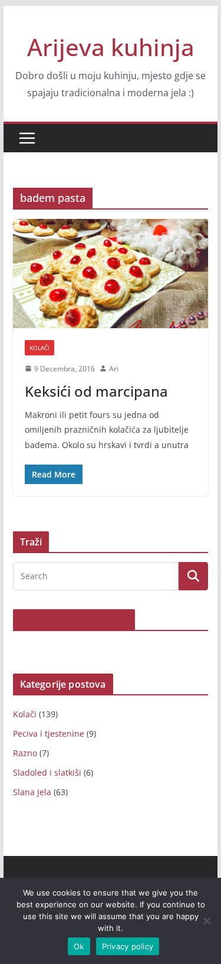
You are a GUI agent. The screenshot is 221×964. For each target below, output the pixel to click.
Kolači (39, 348)
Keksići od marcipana (96, 391)
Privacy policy (128, 946)
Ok (79, 946)
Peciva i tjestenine (48, 733)
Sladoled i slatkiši (47, 772)
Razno (25, 753)
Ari (113, 369)
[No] (206, 921)
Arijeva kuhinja (110, 47)
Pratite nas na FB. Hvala (74, 619)
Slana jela (32, 792)
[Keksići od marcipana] (111, 273)
